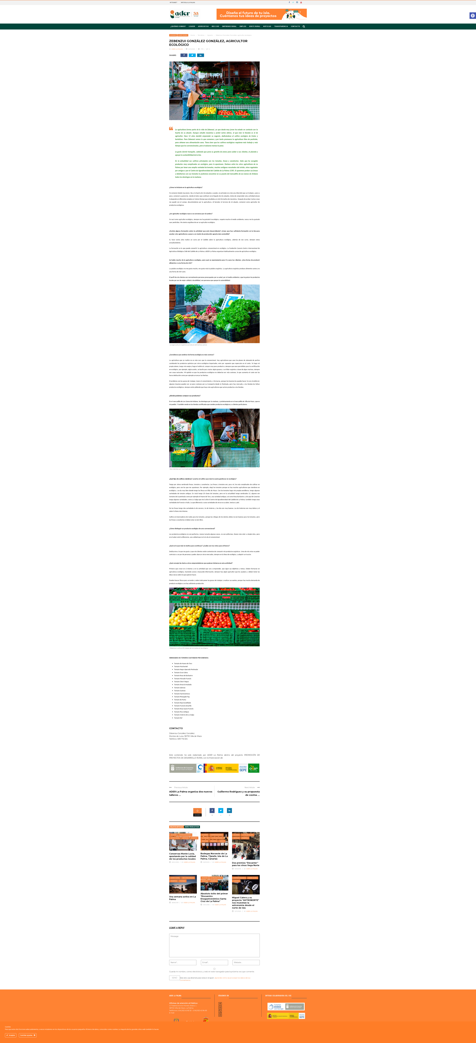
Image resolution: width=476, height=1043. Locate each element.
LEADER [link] (192, 26)
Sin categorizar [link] (188, 878)
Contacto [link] (295, 26)
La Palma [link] (205, 838)
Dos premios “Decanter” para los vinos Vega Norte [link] (245, 864)
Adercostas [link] (203, 26)
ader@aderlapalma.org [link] (184, 1013)
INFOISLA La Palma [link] (188, 2)
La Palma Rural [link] (217, 838)
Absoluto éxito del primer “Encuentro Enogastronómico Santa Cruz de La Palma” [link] (214, 897)
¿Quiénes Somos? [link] (178, 26)
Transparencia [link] (281, 26)
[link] (473, 15)
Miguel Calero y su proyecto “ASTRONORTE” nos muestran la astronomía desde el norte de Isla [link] (245, 902)
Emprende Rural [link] (229, 26)
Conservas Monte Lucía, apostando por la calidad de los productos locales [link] (182, 856)
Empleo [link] (243, 26)
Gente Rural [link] (254, 26)
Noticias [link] (267, 26)
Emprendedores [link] (185, 835)
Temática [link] (194, 838)
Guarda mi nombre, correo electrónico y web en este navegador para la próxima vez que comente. (211, 972)
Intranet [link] (173, 2)
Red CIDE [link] (215, 26)
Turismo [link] (183, 881)
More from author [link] (192, 827)
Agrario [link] (173, 35)
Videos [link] (222, 841)
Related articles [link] (176, 827)
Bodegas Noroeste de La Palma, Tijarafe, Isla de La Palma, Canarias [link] (214, 856)
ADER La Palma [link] (177, 49)
